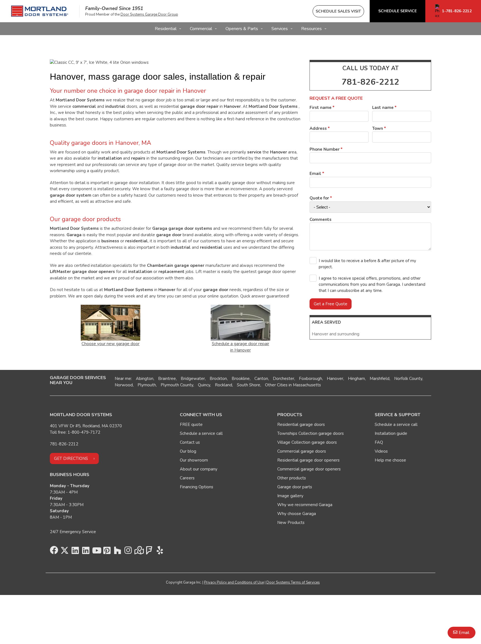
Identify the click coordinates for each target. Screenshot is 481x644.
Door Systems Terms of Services (293, 582)
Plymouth (147, 385)
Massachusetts (307, 385)
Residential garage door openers (308, 460)
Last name (383, 107)
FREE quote (191, 424)
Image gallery (290, 496)
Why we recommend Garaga (304, 505)
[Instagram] (128, 552)
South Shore (248, 385)
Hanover (335, 378)
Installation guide (391, 433)
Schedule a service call (201, 433)
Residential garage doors (301, 424)
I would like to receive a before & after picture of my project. (367, 264)
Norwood (124, 385)
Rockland (223, 385)
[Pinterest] (107, 552)
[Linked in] (75, 552)
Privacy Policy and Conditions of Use (234, 582)
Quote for (319, 198)
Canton (261, 378)
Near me (123, 378)
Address (318, 128)
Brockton (218, 378)
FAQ (379, 442)
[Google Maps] (138, 552)
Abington (144, 378)
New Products (291, 522)
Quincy (204, 385)
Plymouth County (177, 385)
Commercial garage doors (301, 451)
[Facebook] (54, 552)
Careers (187, 478)
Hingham (356, 378)
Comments (321, 219)
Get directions (71, 458)
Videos (381, 451)
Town (377, 128)
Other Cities (276, 385)
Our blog (188, 451)
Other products (291, 478)
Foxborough (310, 378)
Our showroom (194, 460)
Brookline (241, 378)
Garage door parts (294, 487)
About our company (198, 469)
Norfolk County (408, 378)
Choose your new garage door (110, 344)
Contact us (190, 442)
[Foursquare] (149, 552)
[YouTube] (96, 552)
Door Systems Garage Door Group (149, 14)
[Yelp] (160, 552)
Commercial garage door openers (309, 469)
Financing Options (196, 487)
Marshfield (379, 378)
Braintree (167, 378)
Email (464, 633)
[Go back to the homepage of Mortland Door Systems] (39, 11)
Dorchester (283, 378)
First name (321, 107)
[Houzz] (117, 552)
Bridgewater (193, 378)
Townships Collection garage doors (310, 433)
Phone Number (325, 149)
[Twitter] (64, 552)
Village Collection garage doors (307, 442)
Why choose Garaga (296, 513)
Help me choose (390, 460)
